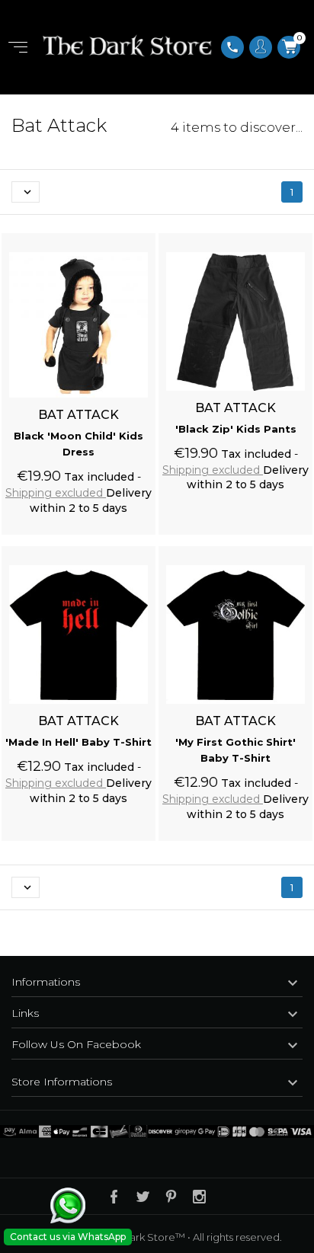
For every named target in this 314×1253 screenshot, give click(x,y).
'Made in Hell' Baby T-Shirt (78, 742)
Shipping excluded (55, 493)
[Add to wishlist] (129, 236)
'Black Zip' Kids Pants (235, 429)
